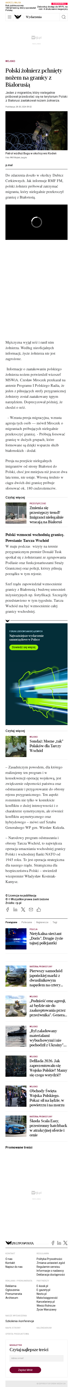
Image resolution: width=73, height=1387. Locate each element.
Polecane (26, 922)
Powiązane (11, 922)
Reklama (10, 1286)
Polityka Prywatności (49, 1258)
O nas (8, 1258)
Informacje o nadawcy (50, 1270)
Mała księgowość (47, 1297)
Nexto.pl (42, 1293)
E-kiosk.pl (42, 1286)
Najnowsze (42, 922)
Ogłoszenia (12, 1289)
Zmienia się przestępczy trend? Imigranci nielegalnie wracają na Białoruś (46, 515)
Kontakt (10, 1262)
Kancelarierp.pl (46, 1301)
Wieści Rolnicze (46, 1305)
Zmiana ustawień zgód (51, 1262)
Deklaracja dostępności (51, 1274)
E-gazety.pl (43, 1289)
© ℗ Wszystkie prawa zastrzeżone (27, 899)
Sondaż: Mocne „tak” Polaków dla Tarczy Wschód (46, 746)
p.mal (9, 165)
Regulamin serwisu (48, 1266)
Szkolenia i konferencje (19, 1321)
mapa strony (13, 1328)
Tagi (55, 922)
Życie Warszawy (46, 1309)
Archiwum (11, 1297)
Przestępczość (38, 503)
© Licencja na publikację (21, 895)
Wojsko (10, 61)
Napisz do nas (14, 1266)
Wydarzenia (34, 17)
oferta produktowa (17, 1334)
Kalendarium (44, 1328)
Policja (33, 929)
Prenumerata (13, 1293)
